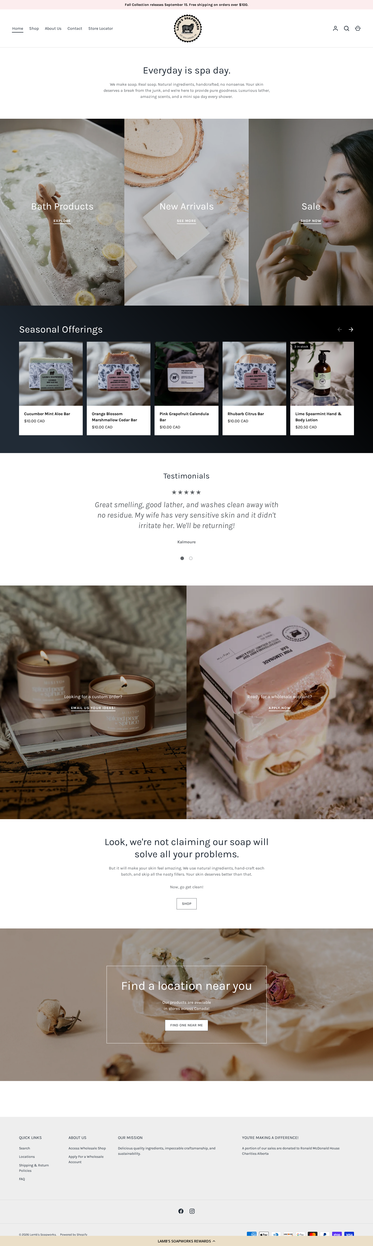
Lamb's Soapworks (43, 1234)
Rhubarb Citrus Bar (246, 413)
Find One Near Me (186, 1025)
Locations (27, 1156)
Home (17, 28)
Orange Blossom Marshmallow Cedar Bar (114, 416)
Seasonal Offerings (61, 329)
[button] (186, 1241)
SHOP (186, 904)
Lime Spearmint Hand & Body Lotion (318, 416)
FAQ (22, 1179)
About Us (53, 28)
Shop (34, 28)
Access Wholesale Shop (87, 1148)
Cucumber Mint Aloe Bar (47, 413)
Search (24, 1148)
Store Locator (100, 28)
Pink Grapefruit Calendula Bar (184, 416)
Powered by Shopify (73, 1234)
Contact (74, 28)
